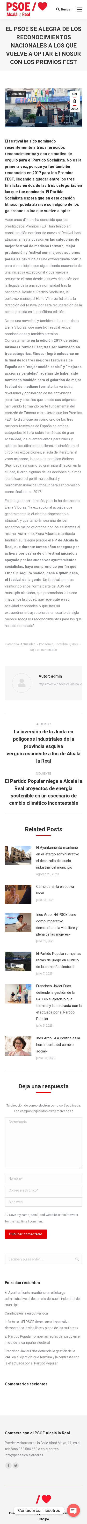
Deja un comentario (43, 650)
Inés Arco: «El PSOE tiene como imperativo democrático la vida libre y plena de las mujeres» (57, 924)
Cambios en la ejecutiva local (55, 889)
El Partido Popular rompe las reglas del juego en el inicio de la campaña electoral (58, 960)
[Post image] (18, 855)
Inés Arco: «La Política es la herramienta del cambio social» (58, 1044)
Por (46, 644)
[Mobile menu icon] (79, 9)
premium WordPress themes (59, 1513)
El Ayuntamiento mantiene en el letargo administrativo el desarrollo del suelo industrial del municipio (57, 857)
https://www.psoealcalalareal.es (61, 684)
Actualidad (16, 93)
